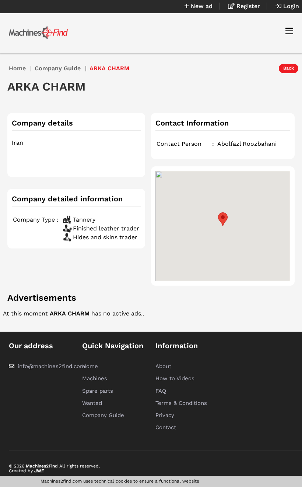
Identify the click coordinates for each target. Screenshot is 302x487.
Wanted (92, 403)
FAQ (160, 391)
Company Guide (58, 68)
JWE (39, 470)
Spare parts (97, 391)
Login (290, 6)
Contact (165, 427)
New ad (201, 6)
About (163, 366)
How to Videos (174, 378)
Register (247, 6)
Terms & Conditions (181, 403)
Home (17, 68)
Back (288, 68)
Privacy (164, 415)
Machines (94, 378)
